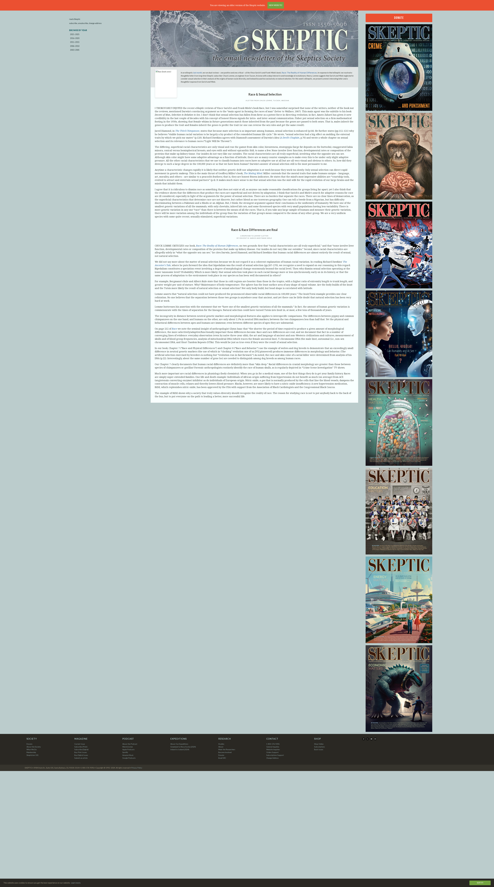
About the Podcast (129, 744)
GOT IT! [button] (480, 883)
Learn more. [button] (76, 883)
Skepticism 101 (32, 755)
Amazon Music (128, 755)
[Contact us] (375, 740)
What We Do (32, 749)
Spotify (125, 752)
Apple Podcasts (128, 749)
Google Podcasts (129, 758)
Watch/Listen (127, 747)
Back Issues (318, 749)
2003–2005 (74, 50)
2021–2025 (74, 34)
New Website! (275, 5)
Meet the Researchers (226, 749)
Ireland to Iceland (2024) (179, 749)
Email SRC (222, 758)
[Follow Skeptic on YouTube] (371, 740)
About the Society (34, 747)
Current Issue (79, 744)
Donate (399, 18)
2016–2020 (74, 38)
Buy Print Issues (80, 752)
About (220, 747)
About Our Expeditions (179, 744)
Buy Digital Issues (81, 755)
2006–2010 (74, 46)
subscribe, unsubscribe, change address (85, 23)
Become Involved (225, 752)
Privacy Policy (136, 768)
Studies (221, 744)
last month (197, 72)
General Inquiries (272, 747)
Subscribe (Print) (80, 747)
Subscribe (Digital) (81, 749)
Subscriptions (319, 747)
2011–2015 (74, 42)
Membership (31, 752)
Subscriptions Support (275, 755)
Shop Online (318, 744)
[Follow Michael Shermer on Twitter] (367, 740)
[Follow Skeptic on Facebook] (364, 740)
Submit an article (80, 758)
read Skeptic (74, 19)
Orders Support (272, 752)
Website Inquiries (273, 749)
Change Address (272, 758)
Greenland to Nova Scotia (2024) (183, 747)
